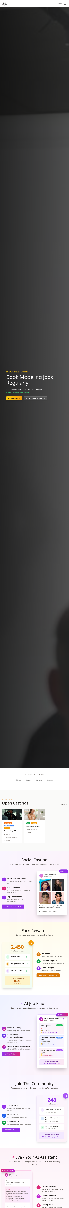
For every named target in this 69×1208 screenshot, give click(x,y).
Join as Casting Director (34, 398)
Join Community (10, 1130)
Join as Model (13, 398)
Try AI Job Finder (10, 1054)
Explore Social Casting (12, 906)
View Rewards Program (46, 975)
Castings (59, 3)
